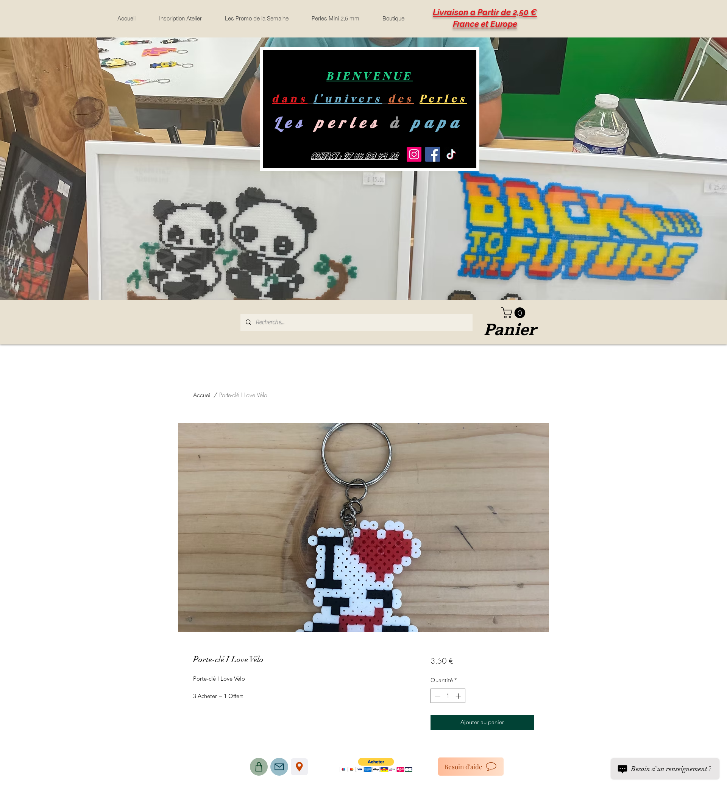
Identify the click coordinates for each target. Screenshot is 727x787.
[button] (514, 312)
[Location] (299, 766)
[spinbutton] (448, 696)
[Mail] (279, 767)
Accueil (202, 395)
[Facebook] (432, 154)
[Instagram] (414, 154)
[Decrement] (437, 696)
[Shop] (259, 767)
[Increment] (459, 696)
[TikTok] (451, 154)
